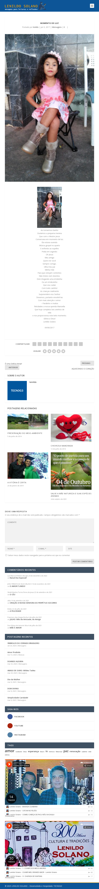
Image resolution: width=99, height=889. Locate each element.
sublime (84, 752)
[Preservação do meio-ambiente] (27, 421)
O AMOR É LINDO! (17, 586)
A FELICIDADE (15, 611)
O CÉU (12, 594)
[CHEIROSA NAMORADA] (71, 428)
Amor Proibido (13, 652)
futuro (42, 752)
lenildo (36, 27)
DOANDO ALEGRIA (15, 661)
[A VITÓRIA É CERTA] (27, 465)
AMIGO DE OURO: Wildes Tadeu (21, 670)
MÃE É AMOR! (16, 627)
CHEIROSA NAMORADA (62, 445)
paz (65, 751)
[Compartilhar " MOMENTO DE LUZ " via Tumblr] (49, 344)
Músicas (21, 655)
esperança (33, 751)
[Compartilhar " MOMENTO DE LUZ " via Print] (80, 344)
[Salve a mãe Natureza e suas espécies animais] (71, 471)
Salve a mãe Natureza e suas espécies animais (71, 494)
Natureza (59, 752)
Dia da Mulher (13, 679)
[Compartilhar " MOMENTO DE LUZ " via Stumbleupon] (70, 344)
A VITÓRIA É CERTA (16, 482)
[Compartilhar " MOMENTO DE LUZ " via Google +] (44, 344)
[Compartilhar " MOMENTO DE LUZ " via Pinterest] (55, 344)
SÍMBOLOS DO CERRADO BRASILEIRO (23, 643)
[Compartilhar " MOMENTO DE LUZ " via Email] (75, 344)
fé (47, 751)
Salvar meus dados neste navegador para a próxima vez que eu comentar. (39, 555)
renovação (75, 751)
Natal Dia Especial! (18, 578)
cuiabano (19, 752)
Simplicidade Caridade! (17, 697)
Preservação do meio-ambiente (24, 433)
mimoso (52, 752)
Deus (25, 752)
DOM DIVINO (13, 688)
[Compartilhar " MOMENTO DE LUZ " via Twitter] (39, 344)
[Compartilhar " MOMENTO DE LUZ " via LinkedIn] (60, 344)
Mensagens (57, 27)
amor (9, 750)
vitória (7, 755)
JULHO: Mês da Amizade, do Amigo (25, 619)
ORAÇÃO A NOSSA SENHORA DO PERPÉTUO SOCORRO (33, 603)
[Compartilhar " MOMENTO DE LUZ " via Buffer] (65, 344)
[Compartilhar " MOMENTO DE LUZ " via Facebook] (34, 344)
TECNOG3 (57, 886)
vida (89, 752)
